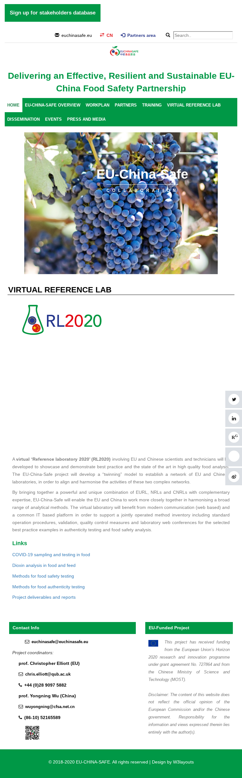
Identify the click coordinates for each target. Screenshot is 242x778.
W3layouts (183, 761)
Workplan (97, 105)
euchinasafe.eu (76, 35)
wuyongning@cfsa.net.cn (50, 707)
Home (13, 105)
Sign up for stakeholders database (52, 13)
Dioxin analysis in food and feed (44, 565)
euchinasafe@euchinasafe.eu (60, 642)
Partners (126, 105)
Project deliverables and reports (44, 597)
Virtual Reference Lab (194, 105)
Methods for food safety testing (43, 576)
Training (152, 105)
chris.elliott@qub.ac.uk (48, 674)
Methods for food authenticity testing (48, 586)
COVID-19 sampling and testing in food (51, 554)
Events (53, 119)
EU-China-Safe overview (52, 105)
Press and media (86, 119)
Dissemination (23, 119)
